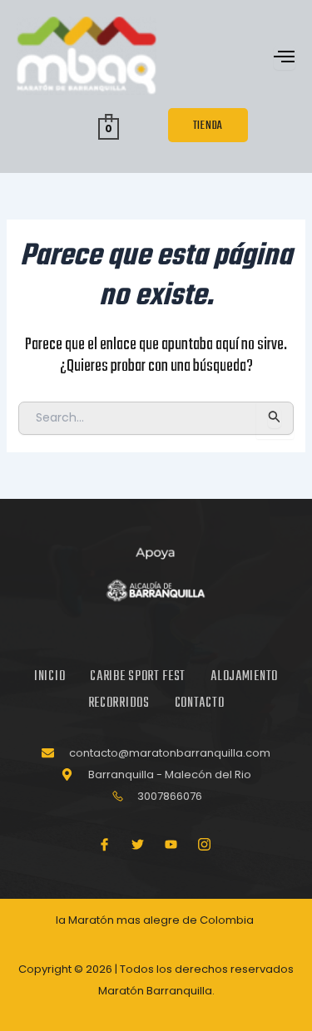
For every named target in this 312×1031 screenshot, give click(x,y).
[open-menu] (284, 58)
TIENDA (208, 126)
